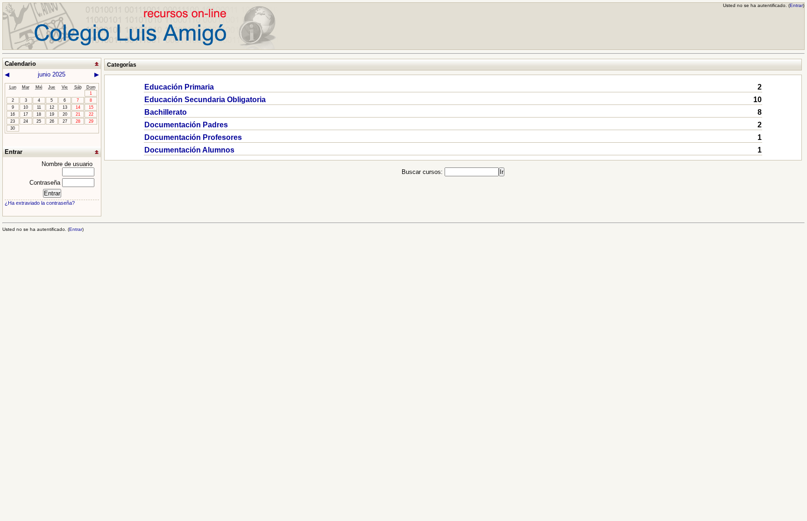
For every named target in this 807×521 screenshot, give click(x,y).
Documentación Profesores (193, 137)
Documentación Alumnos (189, 150)
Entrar (796, 5)
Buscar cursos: (423, 171)
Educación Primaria (179, 87)
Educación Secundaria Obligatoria (205, 100)
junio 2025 (51, 74)
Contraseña (44, 182)
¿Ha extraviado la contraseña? (40, 203)
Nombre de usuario (67, 163)
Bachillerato (165, 112)
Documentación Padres (186, 125)
